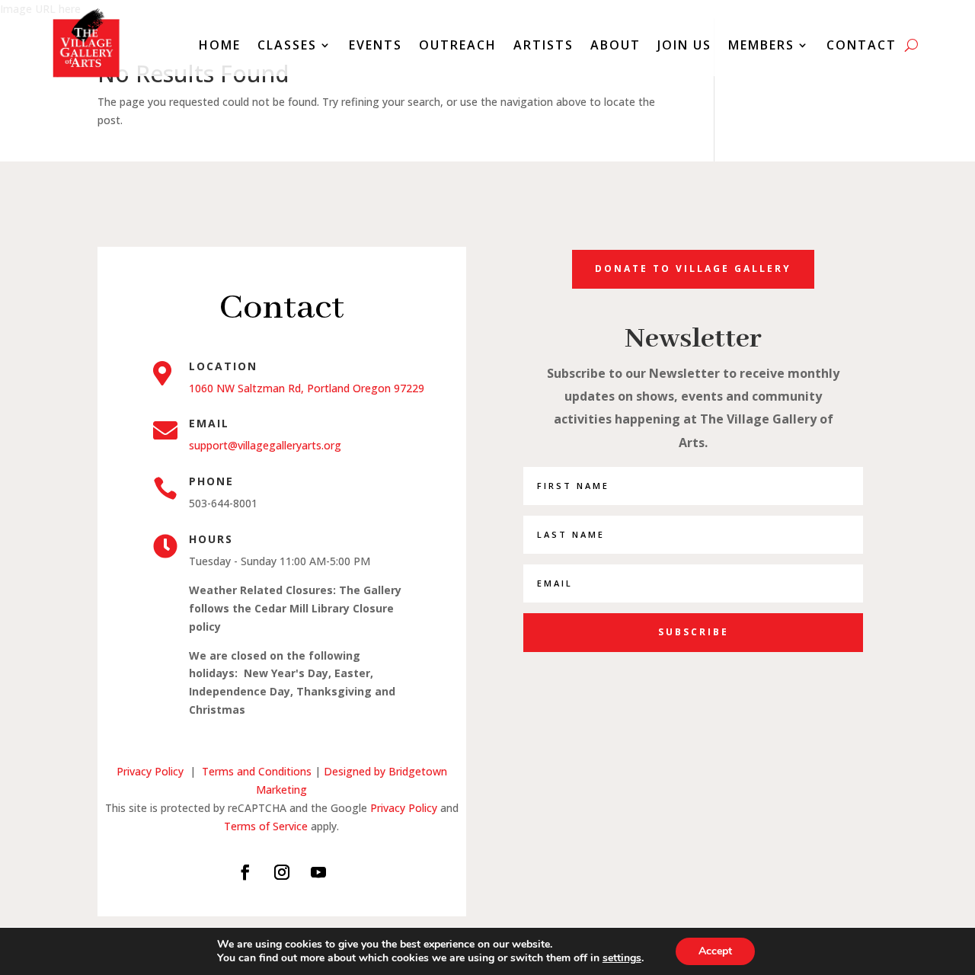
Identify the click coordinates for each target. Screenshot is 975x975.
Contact (861, 45)
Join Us (684, 45)
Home (220, 45)
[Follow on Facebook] (245, 872)
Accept (715, 951)
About (615, 45)
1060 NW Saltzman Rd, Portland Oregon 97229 (306, 388)
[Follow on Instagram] (282, 872)
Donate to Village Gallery (693, 268)
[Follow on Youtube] (318, 872)
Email (209, 423)
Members (761, 45)
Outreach (458, 45)
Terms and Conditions (258, 771)
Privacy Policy (150, 771)
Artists (543, 45)
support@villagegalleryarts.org (265, 445)
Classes (287, 45)
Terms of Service (266, 826)
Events (375, 45)
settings (622, 958)
